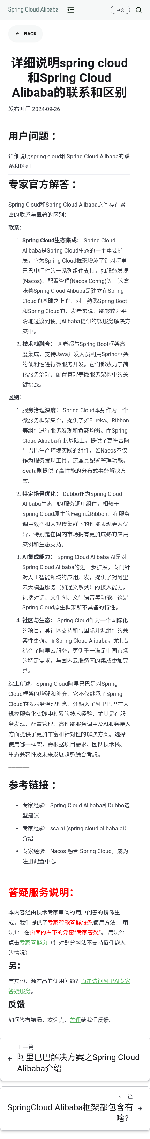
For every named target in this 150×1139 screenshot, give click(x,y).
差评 (75, 1020)
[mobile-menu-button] (71, 10)
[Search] (136, 9)
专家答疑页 (33, 942)
